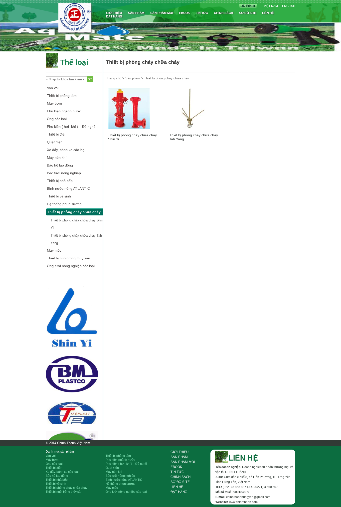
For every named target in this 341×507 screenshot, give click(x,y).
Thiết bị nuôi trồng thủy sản (68, 258)
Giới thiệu (114, 13)
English (288, 6)
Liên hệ (268, 13)
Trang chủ (114, 78)
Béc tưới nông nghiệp (64, 173)
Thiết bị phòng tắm (62, 96)
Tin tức (202, 13)
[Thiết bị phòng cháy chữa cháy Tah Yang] (190, 108)
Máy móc (54, 250)
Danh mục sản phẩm (60, 451)
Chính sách (223, 13)
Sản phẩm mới (161, 13)
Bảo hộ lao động (60, 165)
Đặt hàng (114, 16)
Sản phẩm (136, 13)
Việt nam (271, 6)
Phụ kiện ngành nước (64, 111)
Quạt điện (54, 142)
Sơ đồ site (247, 13)
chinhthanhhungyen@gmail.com (248, 497)
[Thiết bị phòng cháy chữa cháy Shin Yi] (129, 108)
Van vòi (52, 88)
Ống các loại (57, 119)
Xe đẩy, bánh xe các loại (66, 150)
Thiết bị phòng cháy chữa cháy (74, 212)
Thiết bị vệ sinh (59, 196)
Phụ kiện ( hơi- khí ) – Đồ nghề (71, 127)
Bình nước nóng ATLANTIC (68, 188)
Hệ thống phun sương (64, 204)
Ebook (184, 13)
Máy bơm (54, 103)
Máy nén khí (56, 158)
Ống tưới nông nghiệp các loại (71, 266)
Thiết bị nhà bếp (60, 181)
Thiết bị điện (56, 134)
